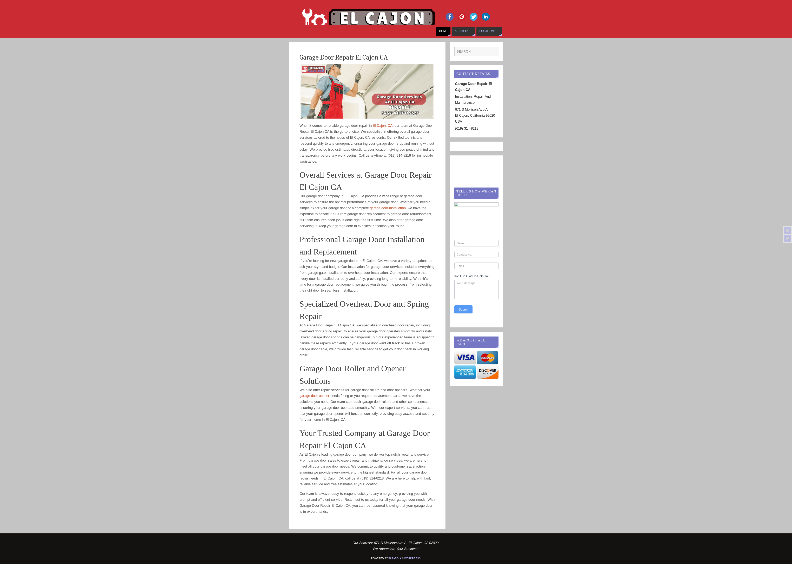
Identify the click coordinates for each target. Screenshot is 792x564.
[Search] (493, 52)
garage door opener (314, 396)
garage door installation (388, 208)
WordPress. (412, 558)
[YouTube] (787, 230)
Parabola (394, 558)
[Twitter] (787, 238)
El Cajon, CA (382, 126)
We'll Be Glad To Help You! (472, 276)
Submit (463, 309)
